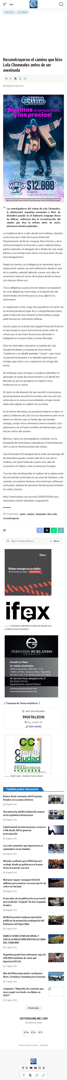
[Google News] (36, 1068)
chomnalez (40, 514)
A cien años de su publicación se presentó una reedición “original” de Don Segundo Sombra (24, 902)
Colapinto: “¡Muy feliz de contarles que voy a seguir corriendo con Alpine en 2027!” (23, 992)
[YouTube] (31, 1068)
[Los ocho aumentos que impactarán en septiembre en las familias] (56, 848)
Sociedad (22, 12)
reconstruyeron (11, 518)
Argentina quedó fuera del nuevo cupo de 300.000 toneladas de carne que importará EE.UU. (24, 958)
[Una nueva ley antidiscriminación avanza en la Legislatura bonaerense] (56, 814)
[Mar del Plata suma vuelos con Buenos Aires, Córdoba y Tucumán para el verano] (56, 976)
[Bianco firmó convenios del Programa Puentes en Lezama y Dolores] (56, 799)
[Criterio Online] (33, 4)
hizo (50, 514)
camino (30, 514)
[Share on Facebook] (10, 78)
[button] (5, 4)
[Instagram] (39, 1068)
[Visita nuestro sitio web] (33, 1033)
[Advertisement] (33, 35)
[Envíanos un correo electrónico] (40, 1033)
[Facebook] (23, 1068)
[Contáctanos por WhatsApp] (26, 1033)
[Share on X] (15, 78)
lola (55, 514)
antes (23, 514)
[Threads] (44, 1068)
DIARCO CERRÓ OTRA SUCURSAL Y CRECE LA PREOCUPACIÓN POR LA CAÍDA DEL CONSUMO (24, 939)
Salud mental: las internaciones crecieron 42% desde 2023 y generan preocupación (24, 830)
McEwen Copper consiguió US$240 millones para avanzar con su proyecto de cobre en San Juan (24, 883)
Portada (9, 12)
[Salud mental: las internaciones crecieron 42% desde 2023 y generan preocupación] (56, 830)
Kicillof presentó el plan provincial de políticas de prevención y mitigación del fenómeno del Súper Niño (23, 920)
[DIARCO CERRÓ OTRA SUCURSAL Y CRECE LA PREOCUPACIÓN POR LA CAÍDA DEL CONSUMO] (56, 939)
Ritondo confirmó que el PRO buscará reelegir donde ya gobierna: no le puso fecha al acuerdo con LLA (23, 864)
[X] (27, 1068)
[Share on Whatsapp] (20, 78)
